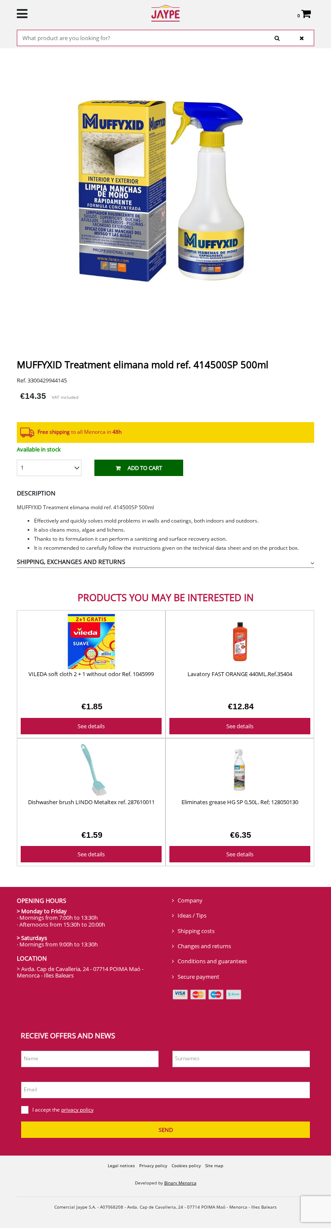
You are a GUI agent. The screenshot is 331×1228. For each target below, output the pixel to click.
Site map (214, 1165)
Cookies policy (186, 1165)
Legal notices (121, 1165)
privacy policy (77, 1109)
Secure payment (198, 977)
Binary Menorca (180, 1183)
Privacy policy (153, 1165)
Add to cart (145, 468)
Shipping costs (196, 931)
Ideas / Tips (192, 915)
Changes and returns (204, 946)
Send (166, 1130)
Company (190, 900)
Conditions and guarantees (212, 961)
